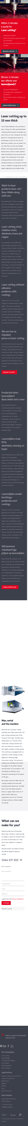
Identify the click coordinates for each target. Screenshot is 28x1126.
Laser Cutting (5, 1055)
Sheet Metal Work (6, 1065)
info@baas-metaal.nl (7, 1107)
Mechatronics (5, 1081)
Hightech (4, 1083)
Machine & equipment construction (11, 1076)
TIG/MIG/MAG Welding (8, 1060)
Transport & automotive (8, 1078)
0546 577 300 (10, 1038)
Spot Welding (5, 1063)
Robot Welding (6, 1058)
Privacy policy (14, 1118)
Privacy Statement (17, 899)
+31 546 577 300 (7, 1104)
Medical (4, 1086)
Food (3, 1088)
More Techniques (6, 1068)
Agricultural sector (7, 1091)
